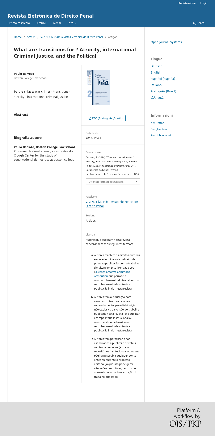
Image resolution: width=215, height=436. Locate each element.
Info (71, 23)
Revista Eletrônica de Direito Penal (51, 15)
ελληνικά (157, 98)
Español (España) (163, 79)
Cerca (200, 23)
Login (203, 3)
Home (18, 37)
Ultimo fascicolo (19, 23)
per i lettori (157, 123)
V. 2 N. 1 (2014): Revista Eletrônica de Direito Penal (72, 37)
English (156, 72)
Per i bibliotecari (161, 135)
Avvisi (57, 23)
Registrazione (186, 3)
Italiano (156, 85)
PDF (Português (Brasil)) (107, 118)
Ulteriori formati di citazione (106, 182)
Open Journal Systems (166, 42)
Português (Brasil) (163, 91)
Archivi (41, 23)
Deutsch (156, 66)
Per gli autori (159, 129)
